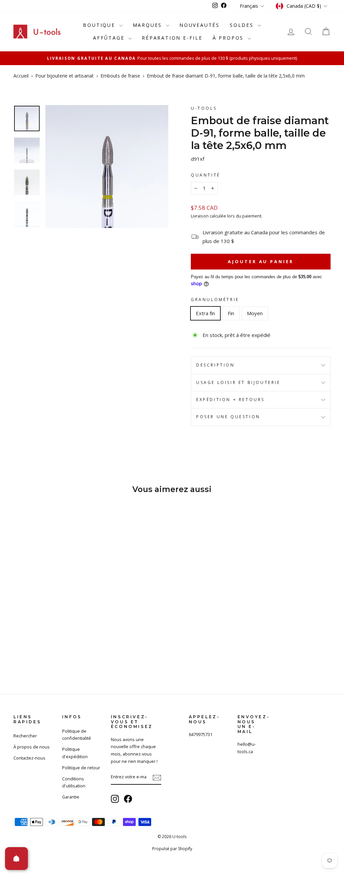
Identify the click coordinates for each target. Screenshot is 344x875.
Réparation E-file (172, 38)
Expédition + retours (230, 399)
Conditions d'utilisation (73, 782)
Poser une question (228, 417)
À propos (229, 38)
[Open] (16, 858)
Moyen (255, 313)
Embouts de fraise (120, 75)
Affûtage (110, 38)
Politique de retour (81, 768)
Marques (148, 25)
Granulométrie (215, 299)
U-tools (204, 108)
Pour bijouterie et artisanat (64, 75)
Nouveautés (199, 25)
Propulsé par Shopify (172, 849)
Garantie (70, 797)
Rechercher (25, 736)
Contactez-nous (29, 758)
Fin (231, 313)
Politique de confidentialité (76, 734)
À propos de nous (31, 747)
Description (215, 365)
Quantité (205, 175)
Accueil (21, 75)
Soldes (243, 25)
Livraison (200, 216)
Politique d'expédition (75, 753)
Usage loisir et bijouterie (238, 382)
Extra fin (205, 313)
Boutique (100, 25)
